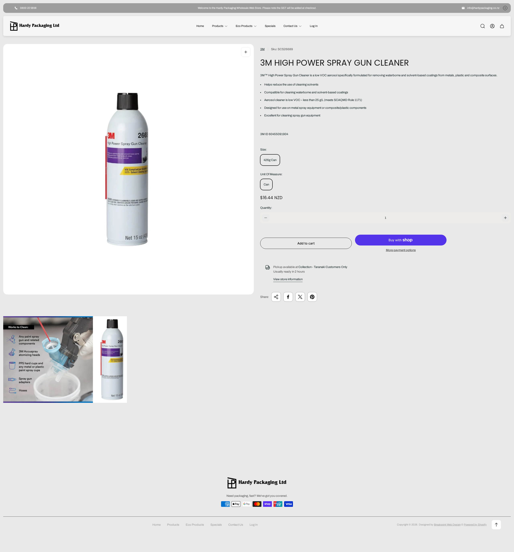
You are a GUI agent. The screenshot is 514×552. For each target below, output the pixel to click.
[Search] (482, 26)
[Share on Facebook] (288, 297)
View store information (288, 279)
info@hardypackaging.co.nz (483, 7)
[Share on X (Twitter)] (300, 297)
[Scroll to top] (496, 525)
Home (156, 524)
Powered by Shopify (475, 524)
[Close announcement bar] (505, 8)
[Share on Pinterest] (312, 297)
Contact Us (235, 524)
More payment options (401, 250)
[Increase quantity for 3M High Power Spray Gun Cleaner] (505, 218)
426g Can (270, 160)
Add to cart (306, 243)
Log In (254, 524)
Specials (216, 524)
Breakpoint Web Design (447, 524)
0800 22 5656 (28, 7)
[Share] (276, 297)
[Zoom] (246, 52)
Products (173, 524)
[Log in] (492, 26)
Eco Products (195, 524)
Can (266, 184)
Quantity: (266, 207)
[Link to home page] (257, 482)
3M (262, 49)
